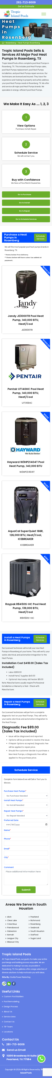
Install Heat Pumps (13, 800)
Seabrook (35, 927)
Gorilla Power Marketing (20, 977)
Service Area (9, 1016)
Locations (8, 1031)
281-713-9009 (26, 2)
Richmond (35, 920)
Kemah (10, 934)
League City (12, 938)
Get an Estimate (26, 6)
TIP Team (8, 1026)
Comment (9, 867)
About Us (8, 1011)
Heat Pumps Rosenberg (29, 42)
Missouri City (13, 942)
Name (7, 830)
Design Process (11, 1006)
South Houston (37, 931)
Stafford (34, 934)
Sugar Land (36, 938)
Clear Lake (12, 920)
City (6, 857)
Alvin (9, 917)
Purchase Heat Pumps (15, 791)
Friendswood (13, 927)
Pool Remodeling (11, 1001)
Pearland (35, 917)
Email (7, 848)
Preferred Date (11, 820)
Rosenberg (11, 42)
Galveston (12, 931)
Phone (7, 838)
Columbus (12, 924)
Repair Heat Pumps (13, 811)
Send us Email (16, 1050)
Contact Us (9, 1021)
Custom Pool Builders (13, 996)
